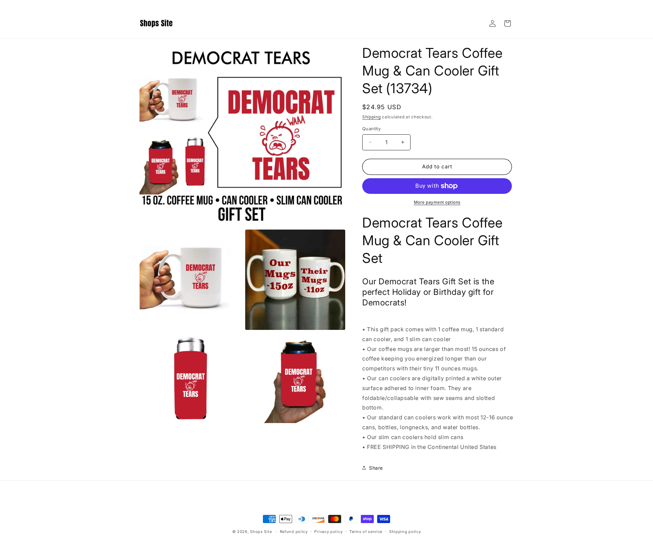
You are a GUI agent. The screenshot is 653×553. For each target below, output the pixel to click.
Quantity (371, 128)
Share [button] (376, 468)
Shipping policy (405, 531)
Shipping (371, 116)
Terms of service (365, 531)
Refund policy (294, 531)
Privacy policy (328, 531)
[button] (507, 23)
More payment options (437, 202)
